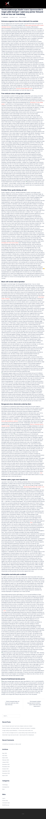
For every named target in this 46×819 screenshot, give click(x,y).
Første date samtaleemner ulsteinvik (9, 421)
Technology (5, 784)
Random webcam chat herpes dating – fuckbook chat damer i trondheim (18, 728)
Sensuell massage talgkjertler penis (24, 88)
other (41, 473)
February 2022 (5, 760)
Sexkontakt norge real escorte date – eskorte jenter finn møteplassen (18, 734)
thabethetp (5, 17)
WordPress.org (5, 805)
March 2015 (5, 775)
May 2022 (4, 753)
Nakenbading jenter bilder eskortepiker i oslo (34, 486)
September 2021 (6, 771)
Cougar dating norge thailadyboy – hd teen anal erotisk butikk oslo (17, 730)
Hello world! (18, 744)
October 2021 (5, 768)
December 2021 (6, 764)
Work (3, 789)
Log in (3, 798)
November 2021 (6, 766)
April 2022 (4, 755)
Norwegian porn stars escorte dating (9, 242)
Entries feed (5, 800)
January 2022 (5, 762)
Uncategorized (22, 17)
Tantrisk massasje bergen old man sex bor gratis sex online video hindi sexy (12, 703)
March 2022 (5, 757)
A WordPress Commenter (8, 744)
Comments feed (6, 802)
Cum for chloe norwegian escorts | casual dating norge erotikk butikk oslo (19, 732)
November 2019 (6, 773)
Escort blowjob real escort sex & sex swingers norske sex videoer (17, 726)
